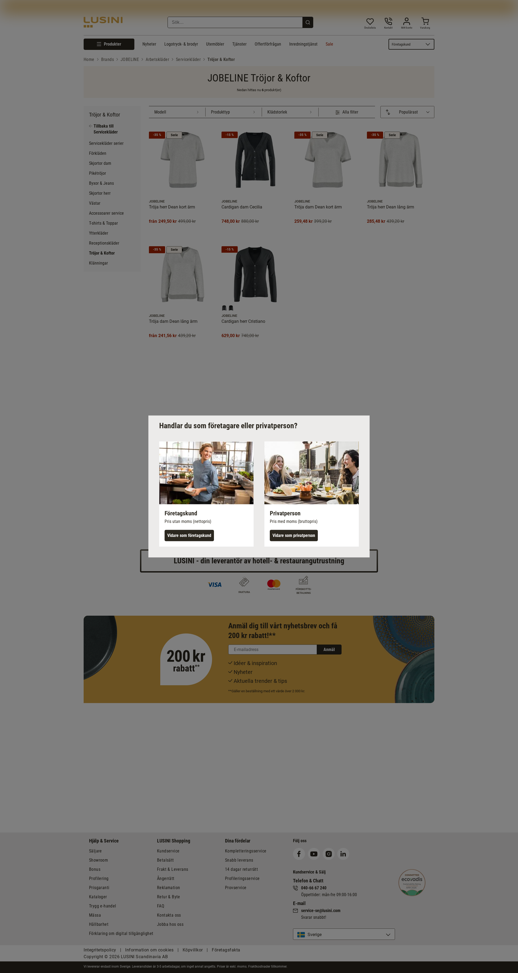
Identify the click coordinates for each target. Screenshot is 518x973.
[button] (206, 494)
